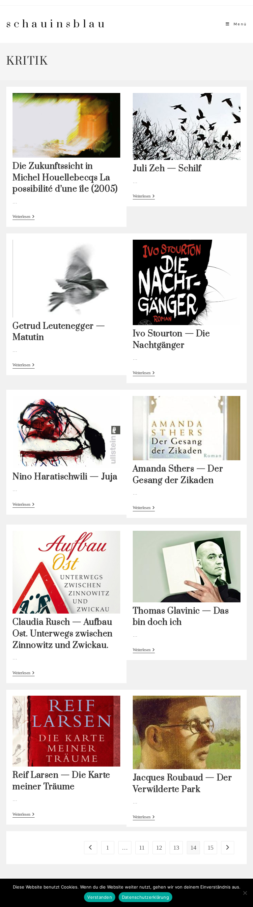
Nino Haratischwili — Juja (65, 476)
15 (210, 847)
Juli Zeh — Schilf (167, 168)
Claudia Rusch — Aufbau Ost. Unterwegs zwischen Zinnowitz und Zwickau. (63, 633)
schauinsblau (56, 24)
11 (142, 847)
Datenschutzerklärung (145, 897)
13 (176, 847)
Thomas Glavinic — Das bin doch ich (181, 617)
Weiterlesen (24, 217)
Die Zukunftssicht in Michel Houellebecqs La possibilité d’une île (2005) (65, 178)
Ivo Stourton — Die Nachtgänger (171, 339)
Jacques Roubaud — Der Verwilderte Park (182, 783)
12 (159, 847)
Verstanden (99, 897)
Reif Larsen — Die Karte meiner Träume (61, 781)
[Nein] (244, 893)
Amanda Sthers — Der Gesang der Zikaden (178, 475)
